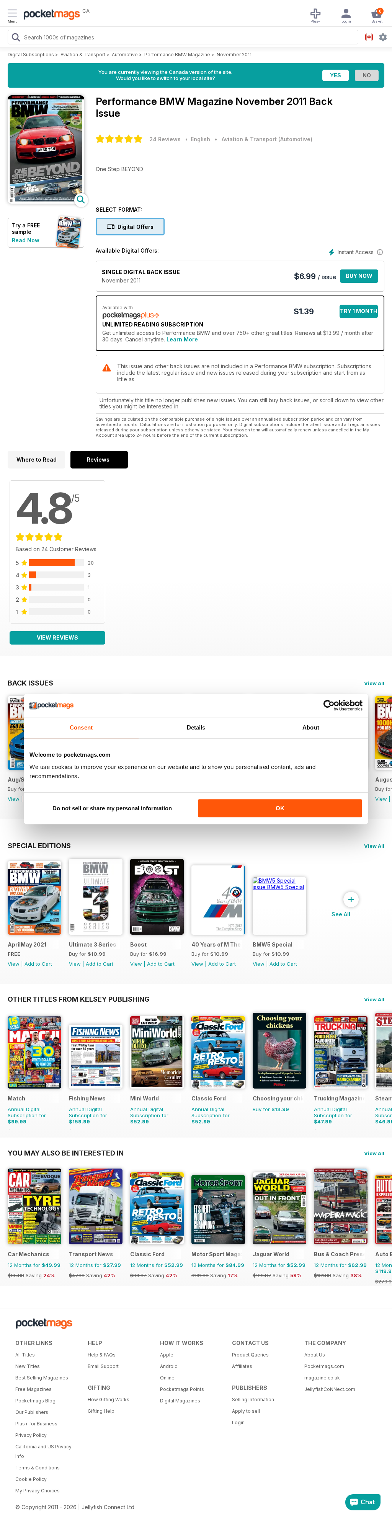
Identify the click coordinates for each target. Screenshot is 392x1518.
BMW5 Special (272, 944)
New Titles (27, 1366)
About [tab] (310, 727)
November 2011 (234, 54)
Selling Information (253, 1399)
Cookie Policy (31, 1479)
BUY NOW (359, 276)
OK (280, 808)
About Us (314, 1355)
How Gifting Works (108, 1399)
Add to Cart (38, 964)
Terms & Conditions (37, 1468)
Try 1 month (358, 311)
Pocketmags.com (324, 1366)
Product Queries (250, 1355)
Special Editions (39, 845)
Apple (166, 1355)
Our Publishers (31, 1412)
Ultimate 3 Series (92, 944)
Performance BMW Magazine (177, 54)
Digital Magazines (180, 1401)
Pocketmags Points (182, 1389)
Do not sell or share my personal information (112, 808)
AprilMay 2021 (27, 944)
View (14, 799)
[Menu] (12, 14)
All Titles (25, 1355)
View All (374, 683)
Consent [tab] (81, 727)
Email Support (103, 1366)
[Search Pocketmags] (16, 38)
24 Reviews (165, 139)
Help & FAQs (102, 1355)
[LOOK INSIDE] (46, 201)
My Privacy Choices (37, 1491)
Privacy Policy (31, 1435)
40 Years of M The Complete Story (216, 944)
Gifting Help (101, 1411)
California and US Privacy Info (43, 1451)
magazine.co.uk (322, 1378)
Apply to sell (246, 1411)
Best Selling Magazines (41, 1378)
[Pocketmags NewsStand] (50, 15)
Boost (138, 944)
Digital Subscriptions (31, 54)
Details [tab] (196, 727)
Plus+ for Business (36, 1424)
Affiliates (242, 1366)
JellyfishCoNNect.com (329, 1389)
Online (167, 1378)
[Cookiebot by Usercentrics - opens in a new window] (329, 705)
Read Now (25, 240)
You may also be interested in (66, 1153)
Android (169, 1366)
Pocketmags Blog (35, 1401)
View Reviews (57, 637)
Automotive (125, 54)
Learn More (182, 339)
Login (238, 1422)
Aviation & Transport (82, 54)
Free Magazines (33, 1389)
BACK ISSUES (30, 683)
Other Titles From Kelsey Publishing (79, 999)
